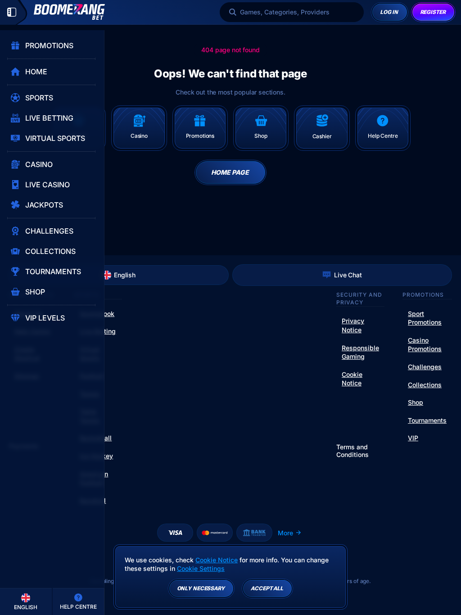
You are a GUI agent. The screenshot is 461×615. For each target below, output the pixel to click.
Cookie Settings (201, 568)
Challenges (425, 367)
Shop (415, 402)
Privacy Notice (353, 325)
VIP (413, 438)
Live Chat (348, 275)
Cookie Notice (352, 379)
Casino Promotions (425, 344)
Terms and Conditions (352, 450)
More (285, 533)
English (125, 275)
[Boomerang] (69, 12)
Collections (425, 385)
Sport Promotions (425, 318)
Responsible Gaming (360, 352)
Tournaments (427, 420)
